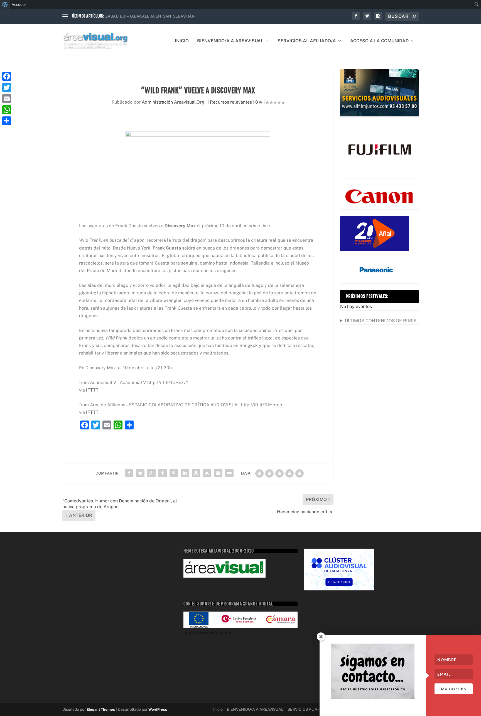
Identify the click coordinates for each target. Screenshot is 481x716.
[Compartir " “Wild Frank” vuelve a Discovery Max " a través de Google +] (151, 473)
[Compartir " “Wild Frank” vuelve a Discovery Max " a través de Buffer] (196, 473)
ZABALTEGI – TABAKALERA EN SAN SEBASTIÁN (150, 16)
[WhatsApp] (6, 109)
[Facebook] (6, 76)
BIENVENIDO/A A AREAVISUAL (230, 41)
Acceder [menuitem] (19, 4)
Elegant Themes (101, 709)
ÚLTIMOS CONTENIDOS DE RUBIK (381, 320)
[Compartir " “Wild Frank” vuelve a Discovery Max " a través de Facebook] (129, 473)
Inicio (182, 41)
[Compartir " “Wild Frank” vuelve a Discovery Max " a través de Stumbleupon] (207, 473)
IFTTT (92, 390)
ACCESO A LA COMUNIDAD (379, 41)
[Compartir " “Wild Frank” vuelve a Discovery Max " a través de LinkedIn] (184, 473)
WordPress (157, 709)
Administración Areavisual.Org (173, 102)
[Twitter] (6, 87)
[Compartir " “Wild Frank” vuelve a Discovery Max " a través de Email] (218, 473)
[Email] (6, 98)
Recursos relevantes (231, 102)
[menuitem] (5, 4)
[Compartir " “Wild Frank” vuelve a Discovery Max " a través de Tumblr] (162, 473)
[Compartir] (6, 120)
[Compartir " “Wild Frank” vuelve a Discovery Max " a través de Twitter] (140, 473)
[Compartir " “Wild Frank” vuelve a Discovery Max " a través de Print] (229, 473)
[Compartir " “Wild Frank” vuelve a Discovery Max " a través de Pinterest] (173, 473)
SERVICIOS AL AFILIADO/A (307, 41)
